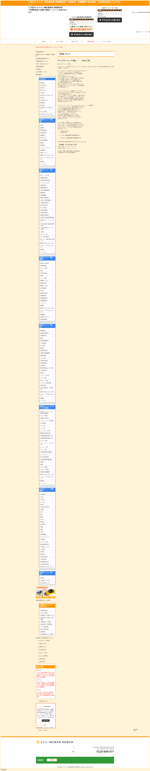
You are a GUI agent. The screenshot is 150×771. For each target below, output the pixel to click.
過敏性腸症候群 (44, 544)
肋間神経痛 (43, 265)
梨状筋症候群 (44, 293)
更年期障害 (43, 534)
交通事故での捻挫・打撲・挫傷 (47, 618)
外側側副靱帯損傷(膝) (46, 452)
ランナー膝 (43, 449)
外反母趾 (42, 365)
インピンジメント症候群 (46, 420)
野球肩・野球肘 (44, 418)
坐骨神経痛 (43, 288)
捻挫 (41, 464)
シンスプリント (44, 454)
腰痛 (41, 275)
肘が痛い (42, 97)
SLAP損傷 (43, 423)
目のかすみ (43, 137)
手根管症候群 (44, 212)
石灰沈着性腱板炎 (45, 190)
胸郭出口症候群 (44, 263)
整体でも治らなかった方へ (47, 155)
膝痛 (41, 338)
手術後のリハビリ (45, 546)
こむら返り (43, 358)
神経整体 (42, 494)
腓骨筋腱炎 (43, 355)
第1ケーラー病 (44, 380)
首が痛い (42, 92)
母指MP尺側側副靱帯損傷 (47, 217)
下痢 (41, 531)
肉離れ (42, 462)
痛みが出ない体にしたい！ (47, 566)
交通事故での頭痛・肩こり (47, 615)
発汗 (41, 512)
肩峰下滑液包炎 (44, 197)
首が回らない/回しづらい (47, 95)
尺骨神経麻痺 (44, 210)
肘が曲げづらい (44, 100)
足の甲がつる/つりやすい (47, 114)
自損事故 (42, 631)
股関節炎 (42, 102)
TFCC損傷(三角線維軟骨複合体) (47, 224)
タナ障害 (42, 345)
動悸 (41, 517)
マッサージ (43, 164)
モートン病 (43, 378)
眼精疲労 (42, 135)
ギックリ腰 (43, 278)
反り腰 (42, 290)
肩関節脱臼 (43, 185)
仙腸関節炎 (43, 295)
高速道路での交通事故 (46, 624)
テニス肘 (42, 428)
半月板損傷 (43, 343)
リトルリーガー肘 (45, 430)
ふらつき (42, 502)
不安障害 (42, 539)
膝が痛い (42, 105)
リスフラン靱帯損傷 (45, 383)
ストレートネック (45, 147)
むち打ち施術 (44, 612)
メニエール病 (44, 541)
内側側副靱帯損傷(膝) (46, 459)
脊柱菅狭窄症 (44, 273)
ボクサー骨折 (44, 440)
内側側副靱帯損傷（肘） (46, 435)
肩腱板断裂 (43, 195)
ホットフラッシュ (45, 536)
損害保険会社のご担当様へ (47, 634)
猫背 (41, 270)
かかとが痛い (44, 111)
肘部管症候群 (44, 205)
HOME (37, 47)
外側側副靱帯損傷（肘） (46, 438)
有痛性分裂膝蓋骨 (45, 472)
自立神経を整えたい (45, 564)
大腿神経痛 (43, 335)
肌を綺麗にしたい (45, 583)
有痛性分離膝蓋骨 (45, 353)
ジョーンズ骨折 (44, 469)
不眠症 (42, 509)
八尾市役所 (52, 760)
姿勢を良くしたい (45, 317)
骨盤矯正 (42, 314)
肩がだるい (43, 90)
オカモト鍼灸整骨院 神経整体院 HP (70, 135)
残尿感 (42, 522)
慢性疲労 (42, 554)
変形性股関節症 (44, 333)
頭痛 (41, 125)
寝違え (42, 142)
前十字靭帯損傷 (44, 457)
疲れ (41, 514)
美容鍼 (42, 578)
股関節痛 (42, 330)
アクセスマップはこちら (80, 141)
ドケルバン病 (44, 234)
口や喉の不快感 (44, 507)
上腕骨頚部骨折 (44, 202)
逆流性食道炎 (44, 556)
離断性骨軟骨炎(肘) (45, 433)
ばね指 (42, 231)
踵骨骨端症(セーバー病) (46, 368)
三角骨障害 (43, 370)
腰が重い (42, 82)
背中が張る (43, 85)
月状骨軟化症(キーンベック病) (47, 228)
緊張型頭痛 (43, 130)
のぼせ (42, 499)
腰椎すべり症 (44, 285)
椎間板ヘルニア (44, 280)
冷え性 (42, 519)
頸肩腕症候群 (44, 177)
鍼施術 (42, 161)
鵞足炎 (42, 348)
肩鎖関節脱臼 (44, 187)
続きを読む (45, 720)
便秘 (41, 526)
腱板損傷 (42, 192)
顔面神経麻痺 (44, 140)
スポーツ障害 (44, 415)
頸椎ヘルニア (44, 152)
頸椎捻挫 (42, 150)
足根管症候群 (44, 360)
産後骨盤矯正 (44, 300)
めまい (42, 497)
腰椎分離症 (43, 283)
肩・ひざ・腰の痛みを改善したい (47, 240)
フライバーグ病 (44, 375)
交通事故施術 (44, 610)
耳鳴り (42, 504)
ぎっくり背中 (44, 268)
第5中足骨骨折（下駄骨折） (46, 388)
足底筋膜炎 (43, 363)
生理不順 (42, 524)
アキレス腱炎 (44, 467)
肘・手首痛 (43, 207)
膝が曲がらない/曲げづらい (47, 108)
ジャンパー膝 (44, 447)
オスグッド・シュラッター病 (47, 443)
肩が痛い (42, 87)
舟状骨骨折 (43, 385)
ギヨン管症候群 (44, 236)
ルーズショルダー (45, 182)
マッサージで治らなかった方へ (47, 158)
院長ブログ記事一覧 (45, 47)
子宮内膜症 (43, 559)
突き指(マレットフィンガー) (47, 220)
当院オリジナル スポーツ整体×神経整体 (47, 412)
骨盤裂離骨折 (44, 298)
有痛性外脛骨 (44, 350)
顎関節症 (42, 145)
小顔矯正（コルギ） (45, 580)
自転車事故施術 (44, 629)
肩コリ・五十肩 (44, 175)
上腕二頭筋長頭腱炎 (45, 200)
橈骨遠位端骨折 (44, 215)
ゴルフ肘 (42, 425)
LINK (91, 767)
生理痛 (42, 551)
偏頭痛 (42, 127)
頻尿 (41, 529)
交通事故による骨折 (45, 621)
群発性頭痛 (43, 132)
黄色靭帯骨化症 (44, 561)
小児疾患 (42, 549)
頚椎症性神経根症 (45, 180)
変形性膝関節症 (44, 340)
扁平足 (42, 373)
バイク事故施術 (44, 626)
